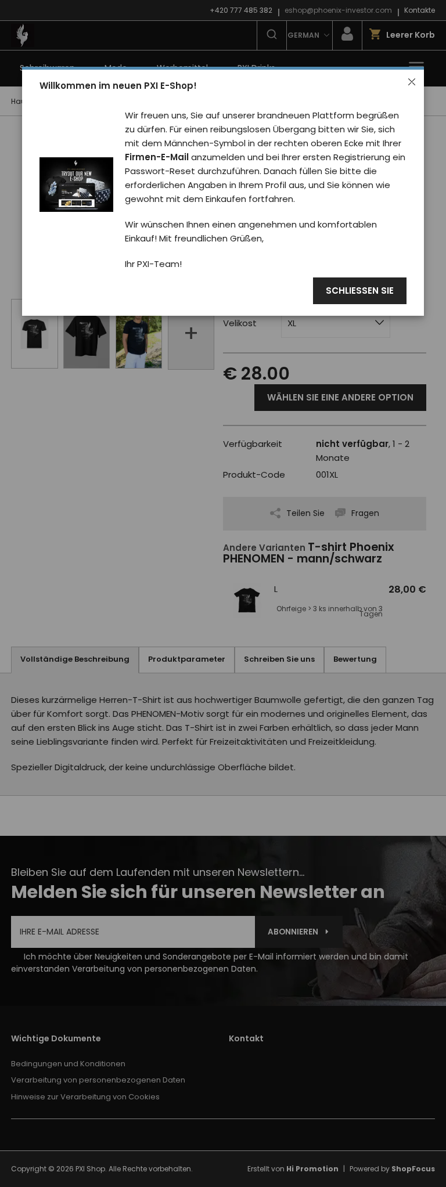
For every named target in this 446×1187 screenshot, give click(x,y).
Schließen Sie (360, 291)
